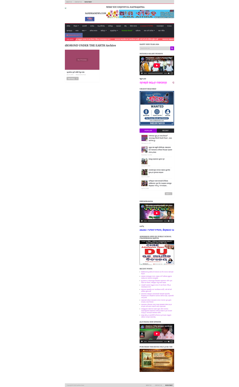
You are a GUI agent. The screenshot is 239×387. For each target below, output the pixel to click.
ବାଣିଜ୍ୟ (110, 26)
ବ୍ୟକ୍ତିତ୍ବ (113, 31)
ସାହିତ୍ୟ (103, 31)
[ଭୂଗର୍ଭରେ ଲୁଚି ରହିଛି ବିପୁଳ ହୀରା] (82, 60)
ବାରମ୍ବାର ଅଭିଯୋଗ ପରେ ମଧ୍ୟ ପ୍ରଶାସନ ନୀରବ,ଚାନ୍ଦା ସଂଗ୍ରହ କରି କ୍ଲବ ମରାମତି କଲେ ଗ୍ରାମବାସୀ (156, 305)
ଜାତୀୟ (92, 26)
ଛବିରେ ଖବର (93, 31)
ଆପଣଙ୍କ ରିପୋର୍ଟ (127, 31)
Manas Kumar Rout (81, 74)
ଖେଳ (77, 31)
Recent (165, 130)
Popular (148, 130)
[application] (157, 65)
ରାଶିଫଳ (138, 31)
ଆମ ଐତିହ (161, 31)
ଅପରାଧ (169, 26)
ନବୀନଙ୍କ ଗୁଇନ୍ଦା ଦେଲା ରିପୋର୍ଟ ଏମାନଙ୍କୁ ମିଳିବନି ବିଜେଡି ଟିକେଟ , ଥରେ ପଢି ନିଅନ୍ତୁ (160, 138)
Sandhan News (80, 385)
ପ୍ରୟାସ (118, 26)
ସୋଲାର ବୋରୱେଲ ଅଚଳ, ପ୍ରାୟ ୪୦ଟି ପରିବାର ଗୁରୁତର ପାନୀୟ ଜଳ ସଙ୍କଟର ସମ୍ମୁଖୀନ (156, 277)
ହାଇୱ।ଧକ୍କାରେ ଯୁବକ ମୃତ (157, 159)
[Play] (142, 73)
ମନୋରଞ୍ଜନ (160, 26)
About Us (69, 2)
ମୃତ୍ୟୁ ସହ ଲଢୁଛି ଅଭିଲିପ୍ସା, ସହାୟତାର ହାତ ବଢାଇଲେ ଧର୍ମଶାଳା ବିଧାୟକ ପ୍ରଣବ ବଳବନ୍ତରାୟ (160, 149)
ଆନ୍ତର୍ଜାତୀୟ (101, 26)
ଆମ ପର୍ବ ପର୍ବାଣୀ (148, 31)
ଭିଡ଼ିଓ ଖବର (133, 26)
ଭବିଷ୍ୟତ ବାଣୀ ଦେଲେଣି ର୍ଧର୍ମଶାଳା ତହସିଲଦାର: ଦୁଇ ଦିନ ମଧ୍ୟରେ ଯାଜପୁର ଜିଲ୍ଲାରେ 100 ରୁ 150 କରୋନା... (160, 183)
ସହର (83, 31)
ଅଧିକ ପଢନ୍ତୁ (71, 78)
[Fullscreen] (172, 73)
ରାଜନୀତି (84, 26)
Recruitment (88, 2)
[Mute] (169, 73)
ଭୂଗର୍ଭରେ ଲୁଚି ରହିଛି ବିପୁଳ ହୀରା (75, 72)
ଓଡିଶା (68, 26)
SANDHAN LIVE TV (74, 35)
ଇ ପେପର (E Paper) (146, 26)
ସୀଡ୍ (125, 26)
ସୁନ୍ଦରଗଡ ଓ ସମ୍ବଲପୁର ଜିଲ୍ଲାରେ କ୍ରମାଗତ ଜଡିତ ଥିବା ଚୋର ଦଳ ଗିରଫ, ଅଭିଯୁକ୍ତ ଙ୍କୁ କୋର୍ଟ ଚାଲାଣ (156, 281)
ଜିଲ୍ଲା (75, 26)
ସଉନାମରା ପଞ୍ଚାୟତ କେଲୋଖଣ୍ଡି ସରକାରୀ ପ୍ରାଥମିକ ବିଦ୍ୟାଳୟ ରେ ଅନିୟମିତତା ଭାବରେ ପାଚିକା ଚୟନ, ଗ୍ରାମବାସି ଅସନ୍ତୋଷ (157, 295)
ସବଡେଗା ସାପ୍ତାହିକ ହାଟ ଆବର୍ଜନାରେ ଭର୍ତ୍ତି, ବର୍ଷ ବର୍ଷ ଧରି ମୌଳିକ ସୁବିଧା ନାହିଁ (119, 39)
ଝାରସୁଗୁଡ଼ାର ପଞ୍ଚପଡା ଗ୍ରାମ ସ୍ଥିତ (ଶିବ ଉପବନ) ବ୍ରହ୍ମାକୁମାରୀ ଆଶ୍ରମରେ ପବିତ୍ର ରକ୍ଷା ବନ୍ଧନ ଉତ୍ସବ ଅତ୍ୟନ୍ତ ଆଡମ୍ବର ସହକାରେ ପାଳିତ (156, 310)
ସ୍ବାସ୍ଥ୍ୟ (69, 31)
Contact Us (78, 2)
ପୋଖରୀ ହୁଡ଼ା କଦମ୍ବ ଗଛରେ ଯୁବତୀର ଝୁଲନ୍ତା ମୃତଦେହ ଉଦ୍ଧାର (159, 171)
